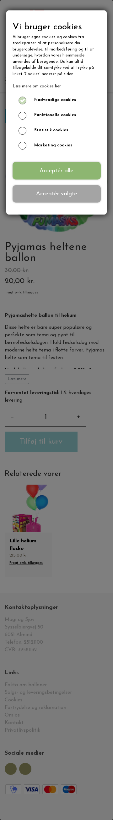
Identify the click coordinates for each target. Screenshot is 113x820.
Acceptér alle (56, 171)
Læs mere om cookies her (37, 86)
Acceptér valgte (56, 194)
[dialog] (56, 410)
